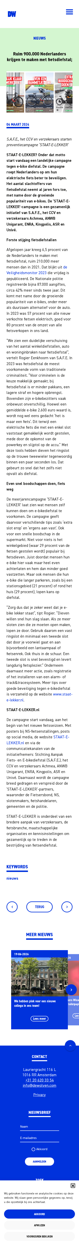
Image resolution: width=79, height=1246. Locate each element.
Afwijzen (39, 1225)
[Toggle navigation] (69, 11)
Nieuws (39, 38)
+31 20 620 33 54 (40, 1080)
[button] (73, 1185)
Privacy (39, 1095)
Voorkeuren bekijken (40, 1236)
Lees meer (39, 1018)
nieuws (12, 878)
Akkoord (39, 1214)
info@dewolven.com (39, 1086)
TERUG (39, 906)
